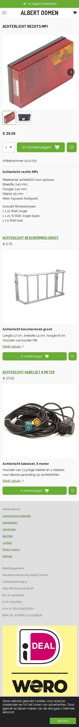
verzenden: (9, 529)
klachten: (7, 536)
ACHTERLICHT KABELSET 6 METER (28, 372)
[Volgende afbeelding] (71, 72)
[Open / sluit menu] (4, 12)
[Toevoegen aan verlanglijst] (72, 147)
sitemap (7, 556)
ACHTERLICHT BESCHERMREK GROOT (30, 237)
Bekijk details (11, 346)
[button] (9, 118)
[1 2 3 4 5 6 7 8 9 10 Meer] (8, 147)
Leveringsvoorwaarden (16, 515)
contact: (7, 542)
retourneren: (10, 522)
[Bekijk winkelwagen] (75, 12)
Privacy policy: (11, 549)
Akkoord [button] (62, 720)
